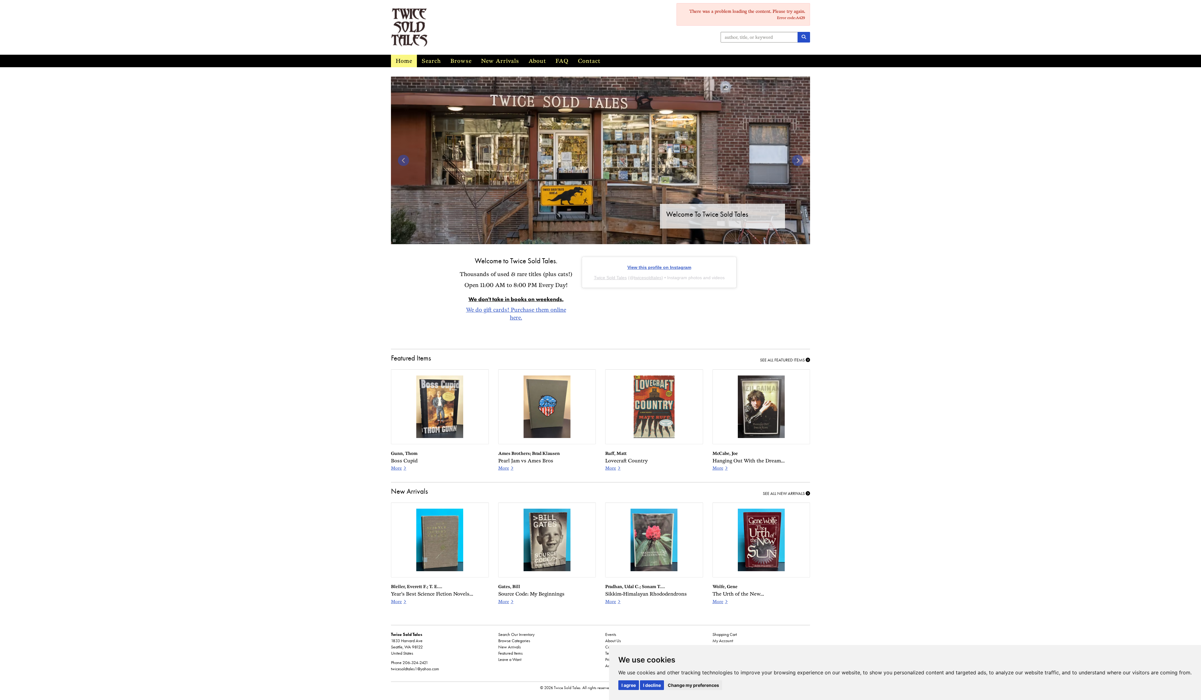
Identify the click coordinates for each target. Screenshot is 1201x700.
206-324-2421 (415, 662)
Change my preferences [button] (693, 685)
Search (431, 61)
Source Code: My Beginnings (531, 594)
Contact (589, 61)
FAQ (562, 61)
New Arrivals (500, 61)
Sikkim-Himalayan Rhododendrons (646, 594)
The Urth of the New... (738, 594)
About (537, 61)
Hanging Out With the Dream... (748, 460)
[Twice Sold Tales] (529, 27)
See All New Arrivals (784, 493)
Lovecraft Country (626, 460)
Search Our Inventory (516, 634)
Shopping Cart (724, 634)
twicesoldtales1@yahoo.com (415, 669)
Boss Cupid (404, 460)
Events (610, 634)
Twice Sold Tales (610, 277)
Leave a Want (509, 659)
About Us (613, 640)
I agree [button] (628, 685)
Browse (461, 61)
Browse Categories (514, 640)
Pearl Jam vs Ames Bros (525, 460)
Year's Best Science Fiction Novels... (432, 594)
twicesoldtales (647, 277)
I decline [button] (652, 685)
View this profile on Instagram (659, 267)
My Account (722, 640)
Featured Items (510, 653)
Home (404, 61)
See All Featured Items (783, 360)
